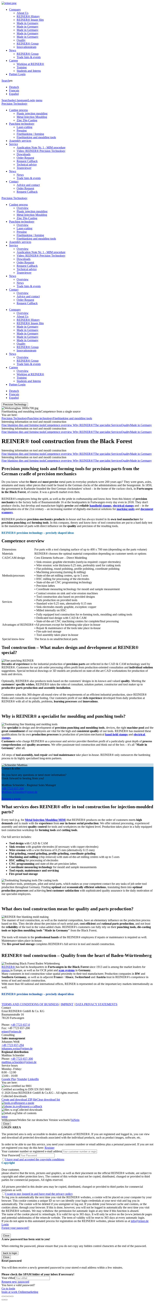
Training (22, 67)
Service (13, 144)
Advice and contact (28, 185)
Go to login (8, 1288)
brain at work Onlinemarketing (20, 1291)
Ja (72, 1120)
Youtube (22, 1079)
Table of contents (26, 1113)
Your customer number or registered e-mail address (32, 1151)
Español (14, 93)
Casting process (18, 110)
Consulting (8, 1034)
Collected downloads (29, 1109)
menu (39, 100)
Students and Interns (29, 70)
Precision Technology (14, 103)
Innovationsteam (26, 47)
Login (31, 100)
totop (5, 1116)
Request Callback (27, 161)
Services (116, 425)
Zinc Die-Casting (27, 120)
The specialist (102, 425)
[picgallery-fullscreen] (9, 1296)
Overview (23, 208)
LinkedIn (33, 1079)
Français (14, 90)
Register (49, 1147)
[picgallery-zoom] (12, 1296)
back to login (10, 1253)
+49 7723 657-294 (13, 1045)
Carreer (13, 60)
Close (6, 1123)
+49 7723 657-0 (20, 1024)
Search (6, 80)
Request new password (15, 1281)
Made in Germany (27, 23)
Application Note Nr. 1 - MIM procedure (41, 147)
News (12, 50)
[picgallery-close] (3, 1296)
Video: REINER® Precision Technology (41, 150)
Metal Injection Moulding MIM (45, 819)
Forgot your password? (15, 1227)
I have (34, 1159)
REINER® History (28, 16)
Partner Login (17, 74)
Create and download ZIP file (19, 1099)
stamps (6, 970)
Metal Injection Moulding (32, 116)
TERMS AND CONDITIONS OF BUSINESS (30, 1004)
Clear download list (48, 1099)
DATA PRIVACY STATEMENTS (96, 1004)
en (14, 87)
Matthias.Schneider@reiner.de (19, 791)
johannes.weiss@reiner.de (17, 1048)
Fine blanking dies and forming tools (23, 425)
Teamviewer (24, 168)
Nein (76, 1120)
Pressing (22, 130)
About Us (22, 13)
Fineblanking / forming (30, 133)
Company (15, 9)
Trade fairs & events (29, 57)
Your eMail (8, 1278)
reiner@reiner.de (11, 1031)
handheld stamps (100, 505)
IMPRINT (67, 1004)
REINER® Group (28, 43)
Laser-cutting (24, 127)
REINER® (9, 966)
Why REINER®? (83, 425)
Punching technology (21, 123)
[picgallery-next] (6, 1299)
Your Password (11, 1155)
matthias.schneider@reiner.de (19, 1062)
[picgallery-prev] (3, 1299)
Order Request (25, 157)
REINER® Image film (30, 19)
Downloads (23, 154)
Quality (21, 40)
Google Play (9, 1079)
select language (19, 100)
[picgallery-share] (6, 1296)
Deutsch (14, 87)
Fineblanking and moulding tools (36, 137)
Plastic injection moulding (32, 113)
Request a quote (11, 798)
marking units (126, 509)
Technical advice (27, 164)
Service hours (10, 1065)
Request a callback (31, 1106)
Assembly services (20, 140)
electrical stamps (123, 505)
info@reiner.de (140, 1221)
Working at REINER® (30, 64)
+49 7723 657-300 (13, 788)
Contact (13, 181)
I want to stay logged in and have (39, 1193)
